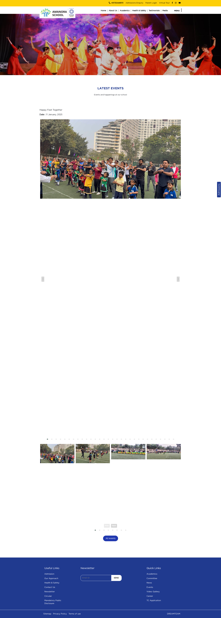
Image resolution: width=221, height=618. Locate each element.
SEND (116, 578)
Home (103, 11)
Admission (49, 574)
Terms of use (75, 614)
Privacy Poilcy (60, 614)
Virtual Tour (164, 3)
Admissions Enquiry (134, 3)
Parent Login (151, 3)
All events (110, 538)
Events (150, 587)
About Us (113, 11)
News (149, 583)
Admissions (219, 189)
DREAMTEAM (173, 614)
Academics (125, 11)
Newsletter (49, 592)
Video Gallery (153, 592)
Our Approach (51, 578)
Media (165, 11)
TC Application (154, 600)
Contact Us (49, 587)
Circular (48, 596)
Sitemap (47, 614)
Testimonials (154, 11)
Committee (152, 578)
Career (150, 596)
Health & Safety (139, 11)
